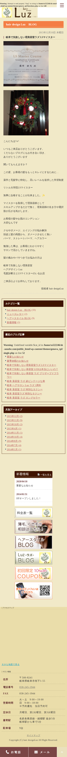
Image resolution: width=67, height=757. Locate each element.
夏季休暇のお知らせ (18, 361)
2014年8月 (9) (14, 441)
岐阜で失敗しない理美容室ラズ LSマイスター (31, 365)
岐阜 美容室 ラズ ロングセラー (23, 397)
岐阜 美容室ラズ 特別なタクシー (24, 393)
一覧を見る (46, 474)
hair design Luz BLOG (19, 310)
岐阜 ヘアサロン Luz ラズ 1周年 (24, 385)
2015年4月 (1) (14, 428)
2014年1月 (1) (14, 449)
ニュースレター (15, 314)
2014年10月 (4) (15, 436)
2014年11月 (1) (15, 432)
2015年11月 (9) (15, 420)
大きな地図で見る (11, 664)
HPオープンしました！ (28, 498)
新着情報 (11, 322)
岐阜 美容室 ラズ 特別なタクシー (25, 389)
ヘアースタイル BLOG (19, 318)
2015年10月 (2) (15, 424)
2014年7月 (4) (14, 445)
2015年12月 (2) (15, 416)
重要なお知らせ (15, 356)
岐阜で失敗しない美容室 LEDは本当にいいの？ (32, 369)
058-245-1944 (27, 687)
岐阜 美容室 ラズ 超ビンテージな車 (26, 381)
